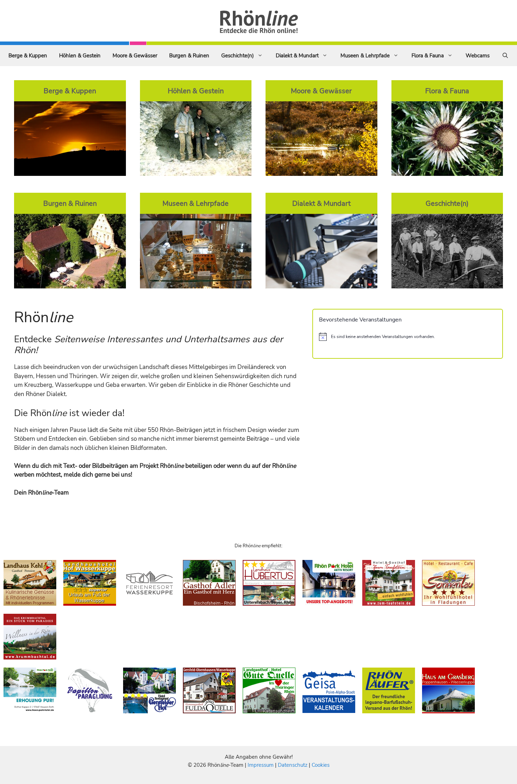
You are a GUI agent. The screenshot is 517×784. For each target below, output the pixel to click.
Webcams (478, 55)
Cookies (321, 765)
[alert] (407, 336)
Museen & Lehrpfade (365, 55)
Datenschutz (292, 765)
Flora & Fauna (427, 55)
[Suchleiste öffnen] (505, 55)
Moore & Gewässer (135, 55)
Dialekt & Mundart (297, 55)
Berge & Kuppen (27, 55)
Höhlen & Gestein (80, 55)
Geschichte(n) (237, 55)
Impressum (261, 765)
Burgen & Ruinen (189, 55)
